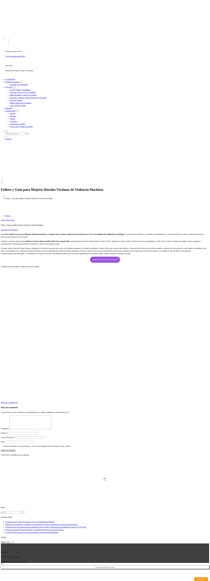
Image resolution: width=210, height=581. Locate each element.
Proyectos (8, 87)
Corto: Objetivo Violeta (18, 106)
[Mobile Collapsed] (21, 82)
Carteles (12, 119)
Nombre (4, 433)
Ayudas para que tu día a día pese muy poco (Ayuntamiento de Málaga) (30, 522)
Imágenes (13, 116)
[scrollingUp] (2, 564)
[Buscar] (23, 512)
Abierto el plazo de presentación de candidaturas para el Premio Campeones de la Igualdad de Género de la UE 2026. (45, 527)
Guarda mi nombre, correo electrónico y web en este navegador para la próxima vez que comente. (37, 446)
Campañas (13, 121)
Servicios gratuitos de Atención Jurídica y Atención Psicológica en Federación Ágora (34, 530)
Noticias (12, 113)
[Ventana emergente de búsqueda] (6, 131)
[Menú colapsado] (2, 178)
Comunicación (10, 111)
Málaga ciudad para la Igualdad (20, 103)
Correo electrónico (8, 437)
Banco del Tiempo (16, 100)
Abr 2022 (5, 220)
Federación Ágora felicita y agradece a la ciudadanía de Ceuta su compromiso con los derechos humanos (41, 524)
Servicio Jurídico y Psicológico (20, 90)
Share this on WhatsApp (9, 230)
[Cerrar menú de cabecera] (2, 181)
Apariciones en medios (17, 124)
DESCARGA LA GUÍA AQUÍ (105, 260)
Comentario (5, 429)
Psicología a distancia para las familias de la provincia (28, 98)
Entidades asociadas (12, 82)
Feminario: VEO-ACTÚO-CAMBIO (23, 92)
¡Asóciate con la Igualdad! (19, 85)
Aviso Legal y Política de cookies (21, 127)
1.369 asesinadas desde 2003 (15, 56)
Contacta (8, 139)
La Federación (10, 79)
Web (2, 442)
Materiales (8, 108)
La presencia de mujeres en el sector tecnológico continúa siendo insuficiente (31, 532)
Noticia (7, 216)
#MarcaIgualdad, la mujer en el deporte (23, 95)
